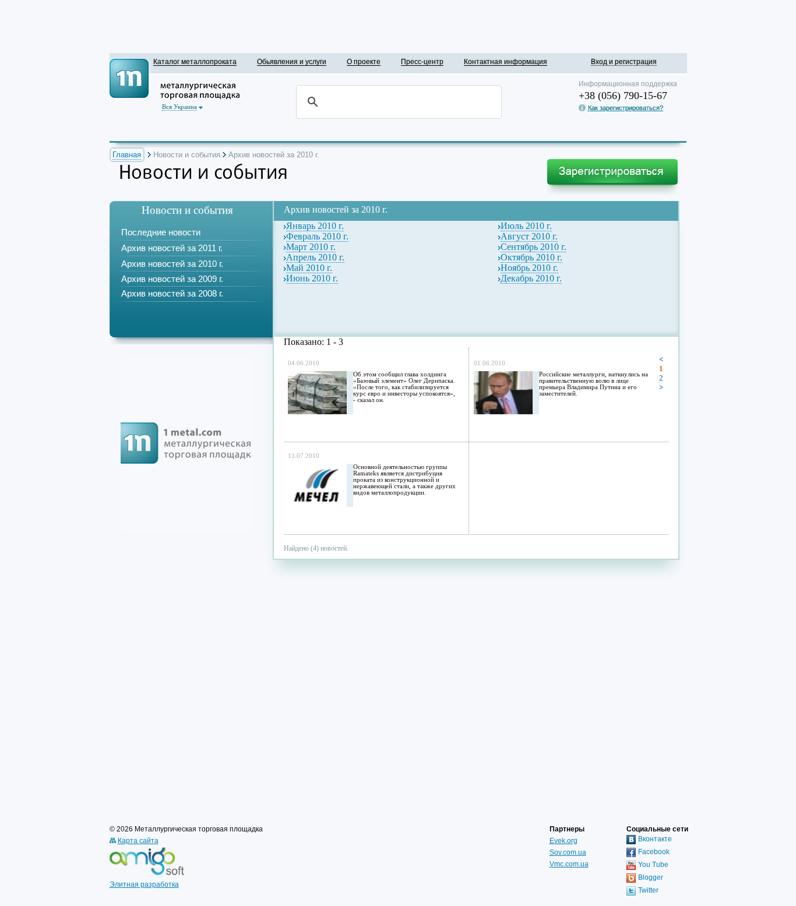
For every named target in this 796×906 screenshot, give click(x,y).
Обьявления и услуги (291, 61)
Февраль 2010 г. (317, 236)
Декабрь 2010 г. (531, 278)
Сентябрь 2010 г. (533, 247)
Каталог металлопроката (195, 61)
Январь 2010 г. (315, 226)
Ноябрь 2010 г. (529, 268)
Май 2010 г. (309, 268)
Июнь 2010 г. (312, 278)
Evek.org (563, 841)
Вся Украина (179, 106)
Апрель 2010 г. (315, 257)
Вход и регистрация (624, 61)
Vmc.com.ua (569, 864)
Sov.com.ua (568, 852)
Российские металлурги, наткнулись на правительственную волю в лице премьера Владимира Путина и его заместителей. (593, 384)
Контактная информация (505, 61)
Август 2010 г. (529, 236)
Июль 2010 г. (526, 226)
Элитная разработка (144, 884)
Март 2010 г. (311, 247)
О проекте (364, 61)
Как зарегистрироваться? (625, 107)
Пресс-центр (422, 61)
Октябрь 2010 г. (531, 257)
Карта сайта (138, 841)
